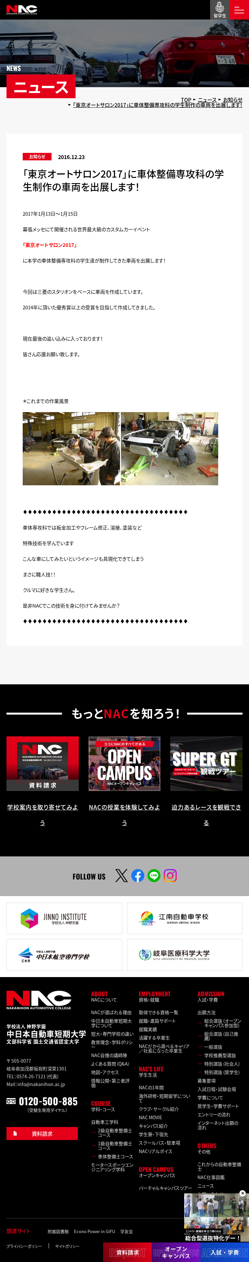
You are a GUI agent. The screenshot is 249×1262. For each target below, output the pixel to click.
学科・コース (103, 1109)
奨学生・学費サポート (218, 1106)
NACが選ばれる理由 (111, 1012)
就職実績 (148, 1029)
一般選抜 (213, 1046)
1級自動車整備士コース (115, 1145)
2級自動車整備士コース (115, 1132)
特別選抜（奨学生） (222, 1072)
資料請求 (42, 1133)
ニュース (205, 1185)
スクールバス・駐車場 (159, 1142)
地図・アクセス (105, 1072)
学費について (210, 1097)
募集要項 (206, 1080)
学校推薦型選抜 (220, 1055)
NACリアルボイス (155, 1151)
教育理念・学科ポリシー (112, 1044)
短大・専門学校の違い (112, 1033)
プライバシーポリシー (24, 1246)
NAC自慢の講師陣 (109, 1055)
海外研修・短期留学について (164, 1098)
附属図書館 (58, 1231)
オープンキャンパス (157, 1175)
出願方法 (206, 1012)
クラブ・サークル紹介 (159, 1109)
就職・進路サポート (157, 1020)
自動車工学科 (104, 1122)
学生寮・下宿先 (153, 1134)
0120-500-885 (48, 1101)
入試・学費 (207, 999)
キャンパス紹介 (153, 1125)
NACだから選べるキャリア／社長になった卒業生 (164, 1048)
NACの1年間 (151, 1087)
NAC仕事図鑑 (211, 1177)
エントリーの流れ (214, 1114)
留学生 (220, 15)
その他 (203, 1151)
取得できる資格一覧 (158, 1012)
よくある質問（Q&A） (110, 1063)
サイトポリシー (67, 1246)
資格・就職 (149, 999)
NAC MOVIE (150, 1117)
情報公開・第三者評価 (110, 1082)
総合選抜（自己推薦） (221, 1035)
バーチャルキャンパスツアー (165, 1188)
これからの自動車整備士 (219, 1166)
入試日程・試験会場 (216, 1089)
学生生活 (148, 1074)
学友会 (126, 1231)
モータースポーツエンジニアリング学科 (112, 1167)
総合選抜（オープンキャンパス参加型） (222, 1022)
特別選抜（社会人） (222, 1063)
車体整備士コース (115, 1156)
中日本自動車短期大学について (111, 1022)
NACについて (104, 999)
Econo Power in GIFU (94, 1231)
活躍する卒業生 (154, 1037)
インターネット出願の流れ (217, 1125)
